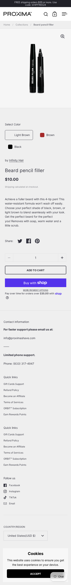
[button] (62, 258)
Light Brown (22, 135)
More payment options (35, 290)
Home (7, 24)
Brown (50, 135)
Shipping (9, 186)
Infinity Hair (16, 160)
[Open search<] (46, 14)
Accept (35, 573)
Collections (22, 24)
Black (17, 146)
